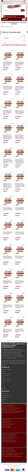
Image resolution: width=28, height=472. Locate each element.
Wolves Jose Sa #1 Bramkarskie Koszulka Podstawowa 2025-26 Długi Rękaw (19, 306)
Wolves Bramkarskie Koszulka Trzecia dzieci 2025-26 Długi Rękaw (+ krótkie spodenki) (20, 112)
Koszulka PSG (9, 358)
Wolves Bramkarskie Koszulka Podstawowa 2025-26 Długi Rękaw (19, 232)
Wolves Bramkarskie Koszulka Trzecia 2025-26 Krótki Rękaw (8, 232)
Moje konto (4, 393)
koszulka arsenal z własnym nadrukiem (10, 412)
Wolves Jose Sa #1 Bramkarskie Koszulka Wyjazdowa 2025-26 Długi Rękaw (7, 330)
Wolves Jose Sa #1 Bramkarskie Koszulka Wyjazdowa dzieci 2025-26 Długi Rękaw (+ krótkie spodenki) (7, 185)
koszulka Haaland (6, 425)
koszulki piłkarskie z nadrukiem (9, 450)
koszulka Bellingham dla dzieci (9, 441)
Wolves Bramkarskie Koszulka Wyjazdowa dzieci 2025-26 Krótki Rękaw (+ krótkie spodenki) (19, 63)
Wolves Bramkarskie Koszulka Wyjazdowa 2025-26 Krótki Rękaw (19, 208)
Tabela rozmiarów (6, 375)
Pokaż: (24, 40)
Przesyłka (4, 371)
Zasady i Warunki (5, 381)
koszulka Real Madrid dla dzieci (9, 434)
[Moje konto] (25, 3)
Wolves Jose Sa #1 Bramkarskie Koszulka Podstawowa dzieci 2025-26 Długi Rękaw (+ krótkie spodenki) (19, 161)
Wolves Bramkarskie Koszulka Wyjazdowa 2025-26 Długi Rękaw (7, 257)
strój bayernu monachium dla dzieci (10, 437)
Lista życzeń (4, 397)
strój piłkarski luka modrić (7, 424)
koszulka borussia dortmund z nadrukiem (11, 408)
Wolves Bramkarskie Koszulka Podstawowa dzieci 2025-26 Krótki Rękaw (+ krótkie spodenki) (7, 63)
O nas (3, 383)
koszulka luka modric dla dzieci (9, 440)
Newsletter (4, 399)
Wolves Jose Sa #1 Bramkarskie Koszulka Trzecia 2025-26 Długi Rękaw (19, 330)
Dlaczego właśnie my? (7, 379)
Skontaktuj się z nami (6, 373)
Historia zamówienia (6, 395)
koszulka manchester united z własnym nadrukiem (13, 411)
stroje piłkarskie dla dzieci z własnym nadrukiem (12, 453)
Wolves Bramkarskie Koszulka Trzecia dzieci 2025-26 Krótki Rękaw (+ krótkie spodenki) (8, 88)
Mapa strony (4, 389)
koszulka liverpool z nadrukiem (9, 409)
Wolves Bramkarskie (8, 26)
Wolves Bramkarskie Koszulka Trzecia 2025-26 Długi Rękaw (20, 257)
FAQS (3, 385)
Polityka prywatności (6, 369)
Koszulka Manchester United (12, 356)
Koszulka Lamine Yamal (7, 421)
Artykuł (3, 401)
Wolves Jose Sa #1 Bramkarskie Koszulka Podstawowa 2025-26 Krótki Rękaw (7, 282)
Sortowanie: (23, 35)
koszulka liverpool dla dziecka (8, 435)
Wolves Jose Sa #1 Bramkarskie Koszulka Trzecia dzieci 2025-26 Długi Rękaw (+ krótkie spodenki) (19, 185)
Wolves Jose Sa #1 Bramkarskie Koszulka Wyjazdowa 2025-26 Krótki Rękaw (19, 282)
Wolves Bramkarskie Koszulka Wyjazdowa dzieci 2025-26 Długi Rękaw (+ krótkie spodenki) (7, 112)
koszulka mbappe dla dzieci (8, 438)
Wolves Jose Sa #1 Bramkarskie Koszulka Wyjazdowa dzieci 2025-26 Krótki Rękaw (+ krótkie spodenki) (19, 136)
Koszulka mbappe (6, 419)
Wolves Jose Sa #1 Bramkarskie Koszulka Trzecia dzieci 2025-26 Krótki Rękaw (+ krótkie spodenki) (7, 161)
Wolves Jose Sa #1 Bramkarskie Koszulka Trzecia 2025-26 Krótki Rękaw (7, 306)
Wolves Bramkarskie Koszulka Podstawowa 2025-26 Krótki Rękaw (7, 208)
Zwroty (3, 377)
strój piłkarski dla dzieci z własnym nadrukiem (12, 456)
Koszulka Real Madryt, (15, 355)
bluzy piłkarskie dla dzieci (7, 448)
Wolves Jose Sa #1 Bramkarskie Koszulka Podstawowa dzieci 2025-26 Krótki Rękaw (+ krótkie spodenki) (7, 136)
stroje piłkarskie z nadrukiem (8, 451)
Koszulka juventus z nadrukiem (9, 406)
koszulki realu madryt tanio (8, 405)
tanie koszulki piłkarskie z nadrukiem (10, 454)
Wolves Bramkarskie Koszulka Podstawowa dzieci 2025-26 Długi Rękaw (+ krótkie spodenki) (19, 88)
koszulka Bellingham (6, 427)
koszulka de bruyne (6, 422)
